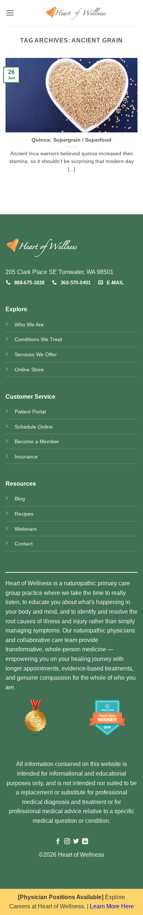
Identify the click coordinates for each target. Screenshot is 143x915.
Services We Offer (36, 354)
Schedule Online (34, 427)
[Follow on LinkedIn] (85, 841)
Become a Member (37, 441)
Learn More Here (112, 906)
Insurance (26, 457)
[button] (10, 13)
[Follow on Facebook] (58, 841)
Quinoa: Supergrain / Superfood (71, 140)
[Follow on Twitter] (76, 841)
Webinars (26, 529)
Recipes (24, 514)
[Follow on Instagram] (67, 841)
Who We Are (29, 324)
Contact (24, 544)
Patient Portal (30, 412)
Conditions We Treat (38, 339)
